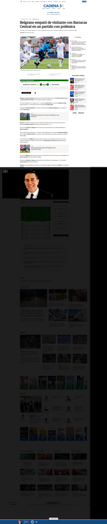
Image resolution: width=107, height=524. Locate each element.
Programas (37, 1)
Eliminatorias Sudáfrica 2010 (55, 14)
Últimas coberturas (43, 1)
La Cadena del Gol (53, 12)
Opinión (33, 1)
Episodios (76, 82)
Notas (48, 14)
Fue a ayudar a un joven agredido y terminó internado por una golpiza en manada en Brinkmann (78, 43)
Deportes (24, 1)
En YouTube (55, 1)
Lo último (78, 37)
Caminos (28, 1)
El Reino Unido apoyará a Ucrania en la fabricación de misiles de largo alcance (78, 61)
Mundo (64, 8)
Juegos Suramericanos (77, 47)
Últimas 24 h (50, 1)
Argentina (48, 8)
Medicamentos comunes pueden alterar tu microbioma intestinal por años (78, 68)
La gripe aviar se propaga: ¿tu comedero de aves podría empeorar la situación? (77, 55)
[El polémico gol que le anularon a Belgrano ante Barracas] (25, 116)
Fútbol (32, 113)
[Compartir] (35, 93)
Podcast (74, 112)
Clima (60, 1)
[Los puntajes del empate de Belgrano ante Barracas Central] (25, 149)
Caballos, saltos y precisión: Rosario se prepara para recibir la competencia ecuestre (78, 49)
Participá (84, 1)
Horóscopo (64, 1)
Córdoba (53, 8)
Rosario (59, 8)
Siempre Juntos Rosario (77, 71)
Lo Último (43, 8)
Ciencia (75, 53)
